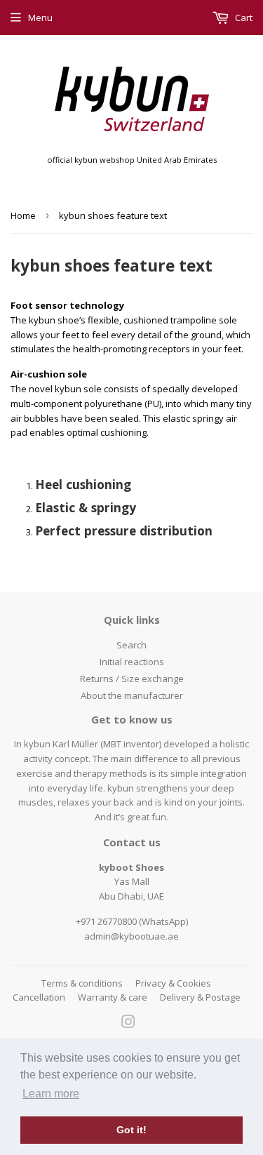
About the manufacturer (132, 695)
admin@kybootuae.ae (131, 936)
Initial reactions (132, 661)
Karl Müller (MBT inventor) (107, 743)
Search (131, 645)
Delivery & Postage (200, 997)
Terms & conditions (82, 983)
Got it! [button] (131, 1129)
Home (23, 215)
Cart (242, 17)
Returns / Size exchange (132, 678)
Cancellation (39, 997)
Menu (40, 17)
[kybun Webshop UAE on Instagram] (128, 1023)
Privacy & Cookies (173, 983)
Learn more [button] (50, 1094)
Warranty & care (112, 997)
